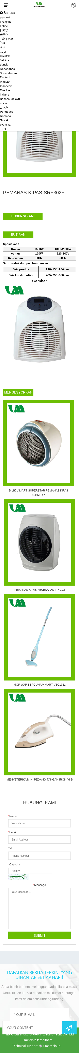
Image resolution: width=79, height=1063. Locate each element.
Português (6, 111)
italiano (4, 94)
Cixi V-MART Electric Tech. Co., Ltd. (49, 1034)
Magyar (5, 81)
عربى (3, 51)
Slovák (4, 120)
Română (5, 116)
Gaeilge (5, 90)
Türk (3, 128)
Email (12, 832)
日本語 (4, 30)
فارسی (4, 107)
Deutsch (5, 77)
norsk (3, 103)
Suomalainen (8, 73)
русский (5, 17)
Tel (10, 848)
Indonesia (6, 86)
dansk (4, 64)
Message (39, 884)
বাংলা (2, 47)
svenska (5, 124)
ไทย (2, 43)
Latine (4, 26)
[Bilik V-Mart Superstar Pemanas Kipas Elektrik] (38, 443)
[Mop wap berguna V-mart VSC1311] (39, 637)
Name (12, 816)
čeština (4, 60)
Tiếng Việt (6, 38)
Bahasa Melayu (10, 98)
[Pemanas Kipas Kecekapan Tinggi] (39, 542)
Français (5, 21)
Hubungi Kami (22, 216)
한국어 (4, 34)
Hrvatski (5, 56)
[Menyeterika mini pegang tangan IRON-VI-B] (39, 732)
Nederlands (7, 68)
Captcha (14, 864)
